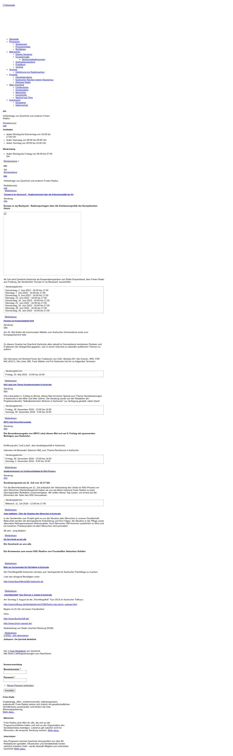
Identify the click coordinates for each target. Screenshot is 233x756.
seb (4, 125)
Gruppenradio (22, 57)
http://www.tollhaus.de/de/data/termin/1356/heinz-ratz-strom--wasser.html (40, 604)
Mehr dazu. (8, 712)
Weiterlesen (11, 190)
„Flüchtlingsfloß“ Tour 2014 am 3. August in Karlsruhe (28, 595)
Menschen (21, 92)
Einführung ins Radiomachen (30, 72)
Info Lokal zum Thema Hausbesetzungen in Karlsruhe (28, 385)
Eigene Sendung (24, 54)
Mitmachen (14, 51)
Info (5, 176)
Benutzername (12, 669)
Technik (19, 67)
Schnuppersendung (25, 62)
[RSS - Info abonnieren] (16, 635)
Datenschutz (22, 105)
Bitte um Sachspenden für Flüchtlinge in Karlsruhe (26, 567)
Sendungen (21, 44)
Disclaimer (21, 102)
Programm (14, 41)
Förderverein (22, 87)
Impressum (14, 100)
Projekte (13, 74)
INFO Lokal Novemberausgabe (17, 422)
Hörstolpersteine (24, 77)
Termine (13, 69)
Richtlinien (21, 49)
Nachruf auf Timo (24, 97)
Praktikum (21, 64)
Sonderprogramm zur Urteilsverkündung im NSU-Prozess (30, 471)
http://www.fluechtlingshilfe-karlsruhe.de (23, 581)
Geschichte (21, 95)
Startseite (14, 39)
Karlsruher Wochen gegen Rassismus (34, 79)
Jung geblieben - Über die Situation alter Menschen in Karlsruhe (32, 514)
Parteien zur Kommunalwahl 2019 (19, 321)
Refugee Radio (23, 82)
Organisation (22, 90)
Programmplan (23, 46)
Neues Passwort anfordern (20, 685)
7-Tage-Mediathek (17, 651)
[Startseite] (9, 5)
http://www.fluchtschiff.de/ (16, 618)
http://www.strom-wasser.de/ (18, 623)
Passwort (9, 677)
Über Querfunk (16, 84)
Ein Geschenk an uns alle (15, 539)
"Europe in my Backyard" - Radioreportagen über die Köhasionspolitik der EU (39, 194)
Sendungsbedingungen (33, 59)
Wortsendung (10, 161)
